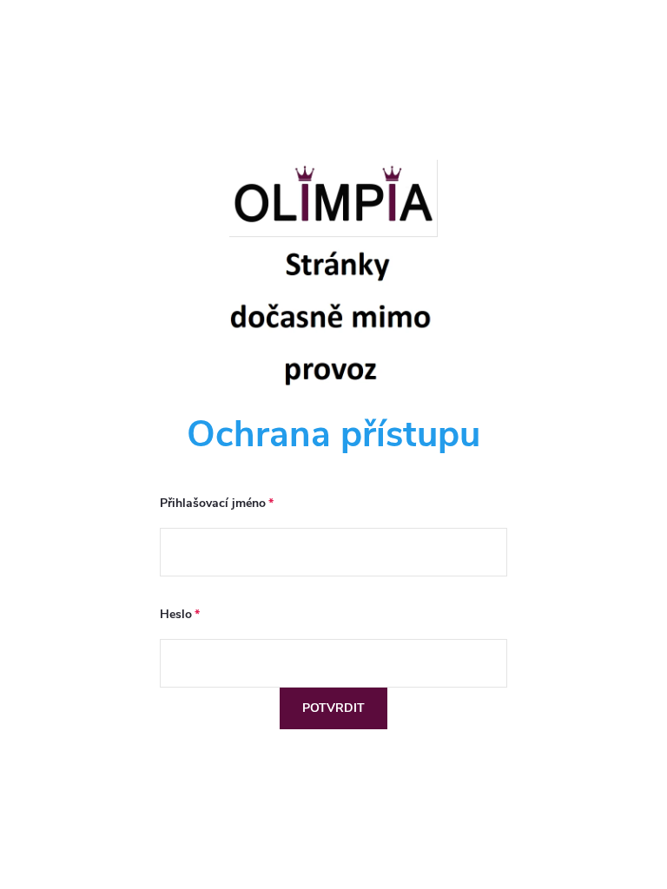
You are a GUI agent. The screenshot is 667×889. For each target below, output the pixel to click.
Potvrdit (333, 708)
